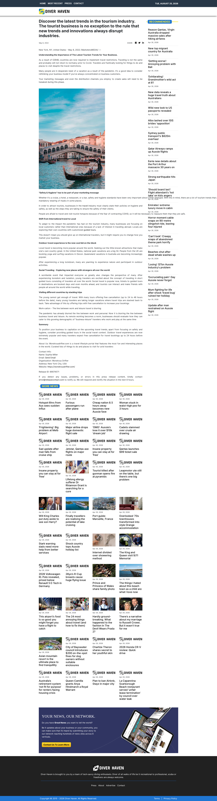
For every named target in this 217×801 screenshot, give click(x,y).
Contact (121, 785)
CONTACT (79, 3)
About (101, 785)
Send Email (50, 357)
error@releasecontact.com (51, 379)
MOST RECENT (55, 3)
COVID (56, 60)
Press (93, 785)
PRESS (68, 3)
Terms (157, 798)
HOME (43, 3)
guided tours (90, 230)
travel (85, 205)
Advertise (110, 785)
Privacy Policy (170, 798)
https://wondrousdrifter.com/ (61, 366)
